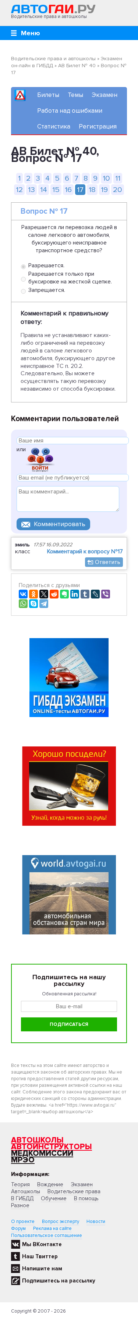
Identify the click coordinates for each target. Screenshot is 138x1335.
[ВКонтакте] (23, 594)
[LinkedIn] (74, 594)
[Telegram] (43, 603)
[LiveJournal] (95, 594)
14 (43, 189)
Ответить (107, 562)
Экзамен (104, 94)
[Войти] (40, 459)
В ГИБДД (22, 1198)
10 (106, 178)
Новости (95, 1221)
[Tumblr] (85, 594)
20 (117, 189)
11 (117, 178)
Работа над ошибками (69, 110)
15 (56, 189)
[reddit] (54, 594)
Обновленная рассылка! (69, 994)
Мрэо (23, 1160)
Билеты (48, 94)
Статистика (53, 126)
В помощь (86, 1198)
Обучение (54, 1198)
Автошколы (37, 1140)
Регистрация (98, 126)
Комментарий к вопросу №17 (85, 551)
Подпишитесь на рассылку (58, 1280)
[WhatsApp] (23, 603)
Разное (20, 1205)
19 (104, 189)
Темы (75, 94)
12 (19, 189)
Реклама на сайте (52, 1228)
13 (31, 189)
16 (68, 189)
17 (80, 189)
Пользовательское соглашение (46, 1235)
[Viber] (105, 594)
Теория (20, 1184)
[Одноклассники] (33, 594)
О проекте (23, 1221)
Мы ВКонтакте (42, 1244)
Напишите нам (42, 1268)
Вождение (50, 1184)
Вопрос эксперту (60, 1221)
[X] (43, 594)
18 (92, 189)
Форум (18, 1228)
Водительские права (73, 1191)
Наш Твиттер (40, 1256)
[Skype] (33, 603)
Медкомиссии (42, 1153)
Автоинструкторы (51, 1146)
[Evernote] (64, 594)
